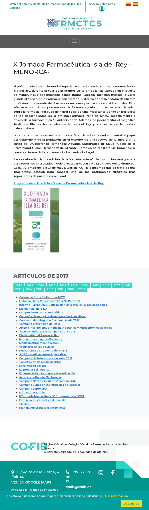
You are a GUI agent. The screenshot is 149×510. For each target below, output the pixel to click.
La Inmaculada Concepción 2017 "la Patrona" (49, 301)
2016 (127, 285)
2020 (84, 285)
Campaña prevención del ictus (40, 324)
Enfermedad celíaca (32, 365)
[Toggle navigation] (74, 41)
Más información (116, 496)
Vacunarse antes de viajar (36, 346)
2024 (40, 285)
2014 (29, 289)
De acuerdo (131, 503)
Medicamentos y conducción (39, 343)
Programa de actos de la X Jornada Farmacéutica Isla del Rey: (58, 183)
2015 (18, 289)
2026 (18, 285)
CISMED (24, 404)
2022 (63, 285)
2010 (70, 289)
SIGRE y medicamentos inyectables (43, 354)
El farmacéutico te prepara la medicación (47, 373)
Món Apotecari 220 (32, 392)
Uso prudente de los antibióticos (41, 312)
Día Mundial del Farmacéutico (39, 335)
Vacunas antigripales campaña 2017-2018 (47, 331)
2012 (50, 289)
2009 (81, 289)
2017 (117, 285)
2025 (29, 285)
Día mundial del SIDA (33, 308)
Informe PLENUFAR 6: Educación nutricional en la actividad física (63, 305)
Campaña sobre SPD (33, 388)
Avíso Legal (19, 489)
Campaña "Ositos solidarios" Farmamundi (47, 381)
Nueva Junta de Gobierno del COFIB (43, 350)
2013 (39, 289)
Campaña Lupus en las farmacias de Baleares (49, 384)
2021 (74, 285)
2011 (60, 289)
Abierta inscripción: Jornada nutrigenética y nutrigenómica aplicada (65, 327)
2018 (106, 285)
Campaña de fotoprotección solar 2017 (45, 358)
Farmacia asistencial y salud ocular (43, 400)
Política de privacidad (43, 489)
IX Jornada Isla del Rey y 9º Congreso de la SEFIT (51, 396)
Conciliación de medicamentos (40, 362)
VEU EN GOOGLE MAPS (31, 482)
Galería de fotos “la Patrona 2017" (42, 297)
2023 (52, 285)
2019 (95, 285)
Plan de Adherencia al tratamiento (42, 407)
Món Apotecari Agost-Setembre (40, 339)
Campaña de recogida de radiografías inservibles (52, 316)
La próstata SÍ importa (34, 369)
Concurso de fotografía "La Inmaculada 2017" (49, 320)
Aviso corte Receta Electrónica (40, 377)
